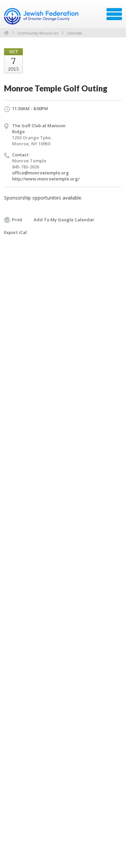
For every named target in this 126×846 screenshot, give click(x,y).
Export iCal (15, 232)
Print (17, 220)
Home (6, 33)
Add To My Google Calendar (64, 220)
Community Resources (37, 32)
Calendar (75, 32)
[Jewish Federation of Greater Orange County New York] (42, 16)
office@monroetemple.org (40, 173)
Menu (114, 14)
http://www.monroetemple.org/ (46, 179)
